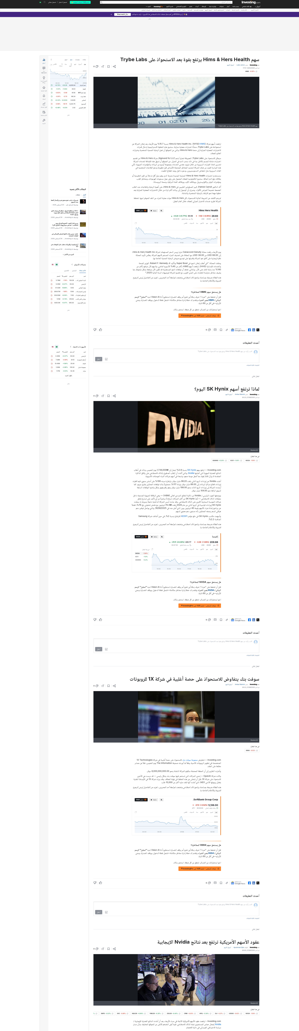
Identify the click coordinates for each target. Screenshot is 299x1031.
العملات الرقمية (177, 10)
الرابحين (74, 237)
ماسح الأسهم (169, 6)
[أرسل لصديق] (215, 296)
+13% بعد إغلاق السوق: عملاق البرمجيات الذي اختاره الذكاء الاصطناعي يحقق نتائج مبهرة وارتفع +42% (64, 179)
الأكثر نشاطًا (82, 237)
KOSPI (184, 482)
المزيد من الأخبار (69, 221)
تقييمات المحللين (145, 10)
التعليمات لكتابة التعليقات (252, 331)
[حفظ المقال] (108, 32)
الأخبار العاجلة (235, 10)
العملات (228, 10)
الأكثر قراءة (244, 10)
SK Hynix (191, 436)
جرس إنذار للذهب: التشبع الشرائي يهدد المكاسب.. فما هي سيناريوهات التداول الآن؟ (65, 190)
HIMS (202, 110)
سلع (71, 26)
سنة (197, 189)
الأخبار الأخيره (255, 10)
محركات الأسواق (80, 231)
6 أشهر (202, 189)
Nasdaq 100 (149, 998)
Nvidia (191, 439)
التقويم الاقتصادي (181, 6)
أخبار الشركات (167, 10)
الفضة (84, 55)
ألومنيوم (83, 70)
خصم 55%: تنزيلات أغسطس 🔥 (80, 2)
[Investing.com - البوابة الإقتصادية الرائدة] (251, 2)
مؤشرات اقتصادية (198, 10)
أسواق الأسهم (208, 10)
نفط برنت (83, 63)
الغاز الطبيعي (82, 74)
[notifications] (44, 2)
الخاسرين (66, 237)
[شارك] (114, 32)
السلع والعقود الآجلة (219, 10)
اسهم (66, 26)
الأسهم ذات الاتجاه (79, 313)
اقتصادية (190, 10)
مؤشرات (77, 26)
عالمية (184, 10)
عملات (84, 26)
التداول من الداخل (157, 10)
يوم (216, 189)
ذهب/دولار (83, 51)
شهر (207, 189)
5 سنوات (192, 189)
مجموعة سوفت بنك (190, 726)
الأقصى (185, 189)
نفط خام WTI (82, 59)
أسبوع (211, 189)
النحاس (84, 66)
